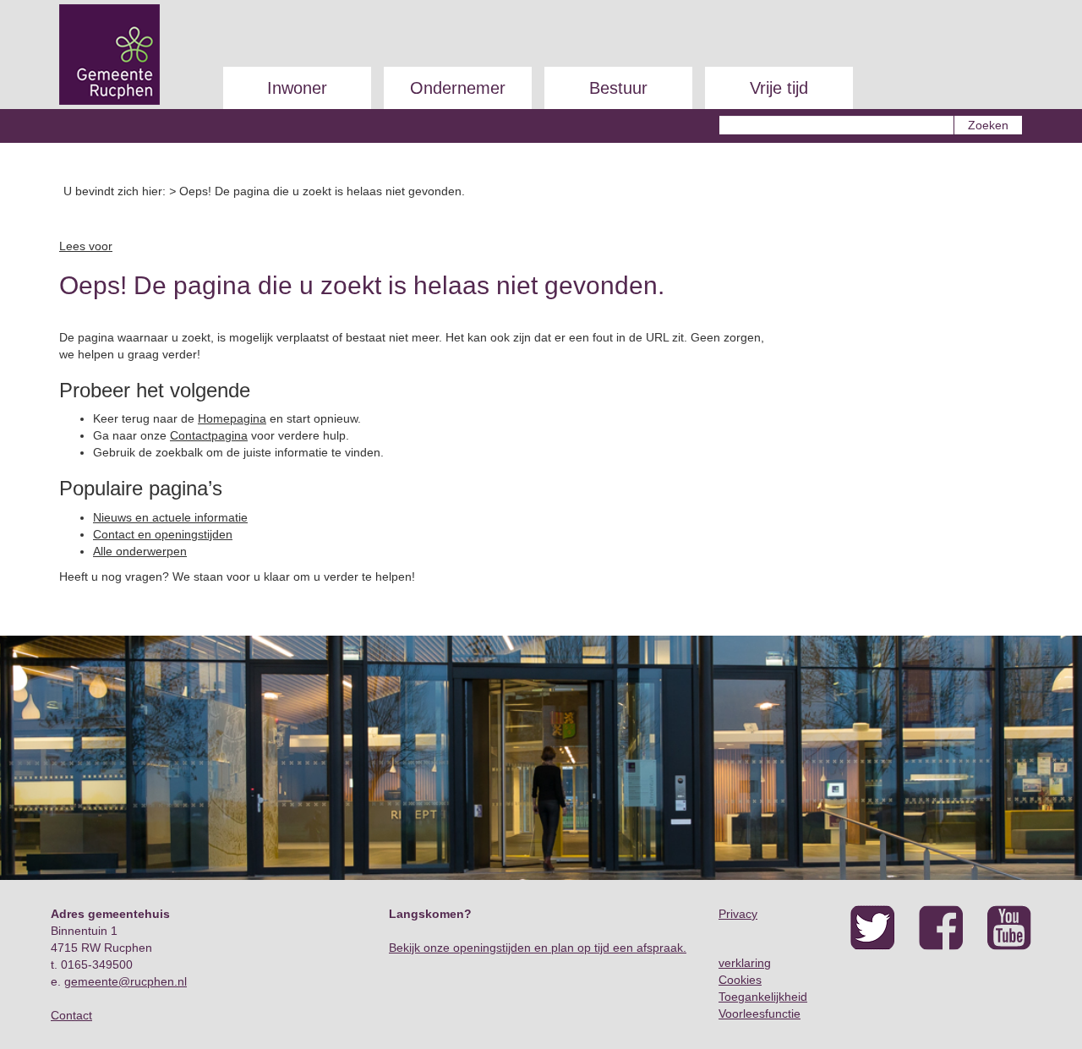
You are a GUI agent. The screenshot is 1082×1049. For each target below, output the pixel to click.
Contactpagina (209, 435)
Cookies (740, 979)
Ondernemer (457, 88)
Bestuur (618, 88)
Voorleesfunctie (760, 1013)
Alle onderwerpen (140, 551)
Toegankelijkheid (763, 996)
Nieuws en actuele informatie (170, 517)
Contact (71, 1015)
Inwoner (297, 88)
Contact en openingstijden (162, 534)
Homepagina (232, 418)
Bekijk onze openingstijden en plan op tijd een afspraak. (537, 947)
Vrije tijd (779, 88)
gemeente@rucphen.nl (125, 981)
